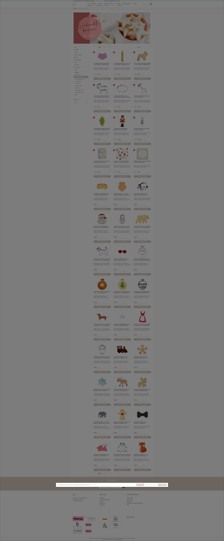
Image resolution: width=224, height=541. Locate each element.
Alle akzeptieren (162, 484)
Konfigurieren (140, 484)
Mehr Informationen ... (94, 484)
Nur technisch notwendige (151, 484)
